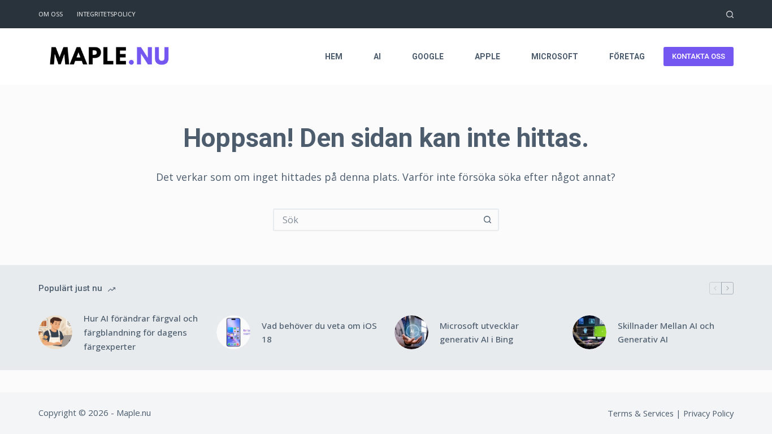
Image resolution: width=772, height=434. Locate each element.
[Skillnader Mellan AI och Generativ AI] (589, 332)
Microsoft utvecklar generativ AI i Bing (479, 332)
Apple (487, 56)
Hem (333, 56)
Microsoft (554, 56)
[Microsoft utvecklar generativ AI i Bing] (411, 332)
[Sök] (730, 14)
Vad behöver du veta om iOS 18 (319, 332)
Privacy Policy (708, 413)
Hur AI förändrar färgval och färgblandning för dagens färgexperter (141, 332)
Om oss (50, 14)
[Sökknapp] (488, 220)
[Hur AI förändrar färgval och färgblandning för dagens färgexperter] (55, 332)
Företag (627, 56)
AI (377, 56)
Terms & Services (641, 413)
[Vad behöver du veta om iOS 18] (233, 332)
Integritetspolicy (106, 14)
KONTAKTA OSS (698, 56)
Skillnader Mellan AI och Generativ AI (666, 332)
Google (428, 56)
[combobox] (376, 220)
